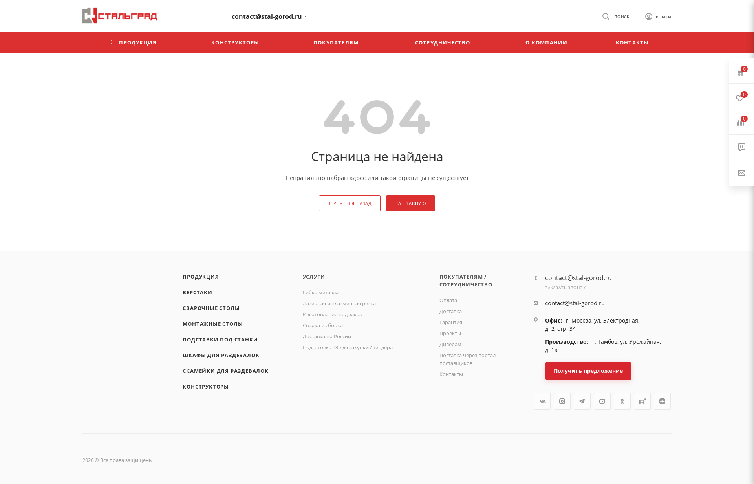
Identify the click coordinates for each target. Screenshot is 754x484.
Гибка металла (321, 292)
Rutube (642, 401)
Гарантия (450, 322)
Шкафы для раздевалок (221, 355)
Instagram (562, 401)
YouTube (602, 401)
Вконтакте (542, 401)
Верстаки (197, 292)
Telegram (582, 401)
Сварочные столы (211, 308)
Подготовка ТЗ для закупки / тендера (348, 347)
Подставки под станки (220, 339)
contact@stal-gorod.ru (267, 16)
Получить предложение (588, 370)
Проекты (450, 333)
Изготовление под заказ (332, 314)
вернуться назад (350, 203)
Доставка (450, 311)
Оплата (448, 300)
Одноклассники (622, 401)
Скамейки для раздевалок (225, 370)
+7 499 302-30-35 (194, 15)
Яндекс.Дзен (662, 401)
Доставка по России (327, 336)
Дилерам (450, 344)
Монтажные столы (213, 323)
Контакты (451, 374)
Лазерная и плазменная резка (339, 303)
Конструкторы (206, 386)
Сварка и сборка (323, 325)
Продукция (201, 276)
